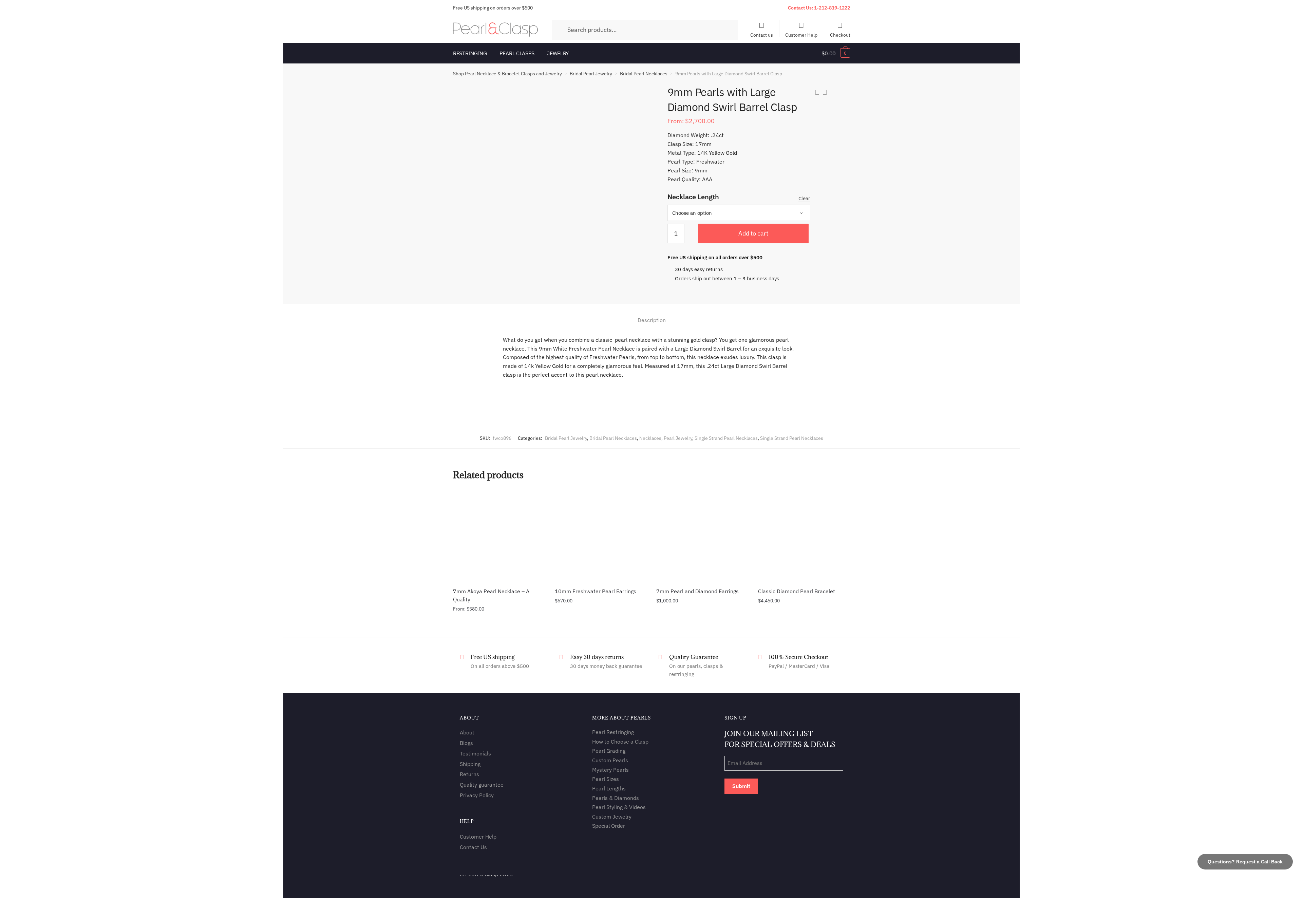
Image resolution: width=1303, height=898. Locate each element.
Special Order (608, 825)
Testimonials (475, 753)
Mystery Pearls (610, 769)
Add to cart (753, 233)
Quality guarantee (482, 784)
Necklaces (650, 438)
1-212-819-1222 (832, 8)
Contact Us (473, 847)
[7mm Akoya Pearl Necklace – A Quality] (499, 535)
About (467, 732)
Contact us (761, 34)
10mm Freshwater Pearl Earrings (595, 591)
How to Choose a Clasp (620, 741)
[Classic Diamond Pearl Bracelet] (804, 535)
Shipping (470, 764)
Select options (498, 624)
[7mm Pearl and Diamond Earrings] (702, 535)
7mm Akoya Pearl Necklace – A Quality (491, 595)
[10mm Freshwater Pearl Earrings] (600, 535)
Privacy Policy (477, 795)
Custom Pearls (610, 760)
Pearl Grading (608, 750)
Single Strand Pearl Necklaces (726, 438)
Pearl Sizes (605, 778)
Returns (469, 774)
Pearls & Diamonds (615, 797)
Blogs (466, 743)
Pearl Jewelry (678, 438)
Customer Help (801, 34)
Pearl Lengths (609, 788)
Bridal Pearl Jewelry (591, 74)
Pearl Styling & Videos (619, 807)
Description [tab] (652, 320)
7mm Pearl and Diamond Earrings (697, 591)
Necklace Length (693, 196)
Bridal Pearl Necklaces (643, 74)
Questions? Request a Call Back (1245, 861)
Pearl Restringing (613, 732)
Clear (804, 198)
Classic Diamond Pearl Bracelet (796, 591)
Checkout (840, 34)
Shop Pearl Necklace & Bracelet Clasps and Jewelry (507, 74)
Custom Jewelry (611, 816)
